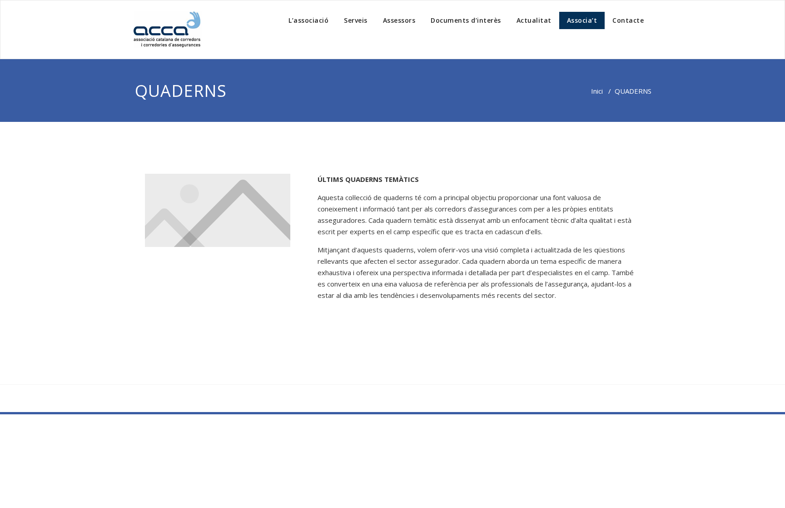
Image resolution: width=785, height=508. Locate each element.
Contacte (628, 20)
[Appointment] (168, 29)
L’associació (308, 20)
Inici (597, 91)
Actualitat (534, 20)
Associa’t (582, 20)
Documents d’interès (466, 20)
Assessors (399, 20)
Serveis (356, 20)
